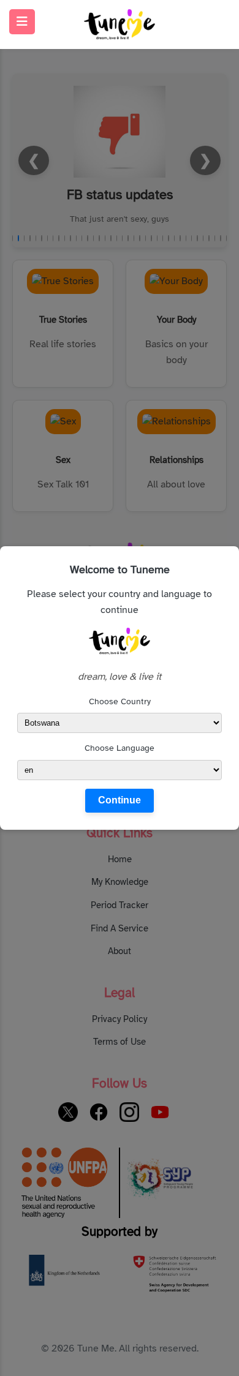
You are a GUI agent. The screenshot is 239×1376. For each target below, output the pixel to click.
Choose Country (120, 701)
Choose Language (119, 748)
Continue (119, 800)
